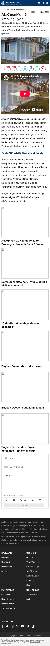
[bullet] (25, 500)
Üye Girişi (5, 557)
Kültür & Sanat (32, 576)
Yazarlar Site (32, 594)
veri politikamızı (35, 642)
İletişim (4, 571)
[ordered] (21, 500)
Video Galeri (21, 9)
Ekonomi (30, 580)
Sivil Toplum (31, 571)
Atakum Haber (7, 9)
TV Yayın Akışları (8, 608)
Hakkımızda (6, 566)
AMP (28, 599)
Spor (28, 585)
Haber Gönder (7, 604)
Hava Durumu (7, 599)
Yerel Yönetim (32, 562)
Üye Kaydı (5, 562)
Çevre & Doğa (32, 566)
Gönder (24, 505)
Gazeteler (5, 594)
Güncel (29, 557)
